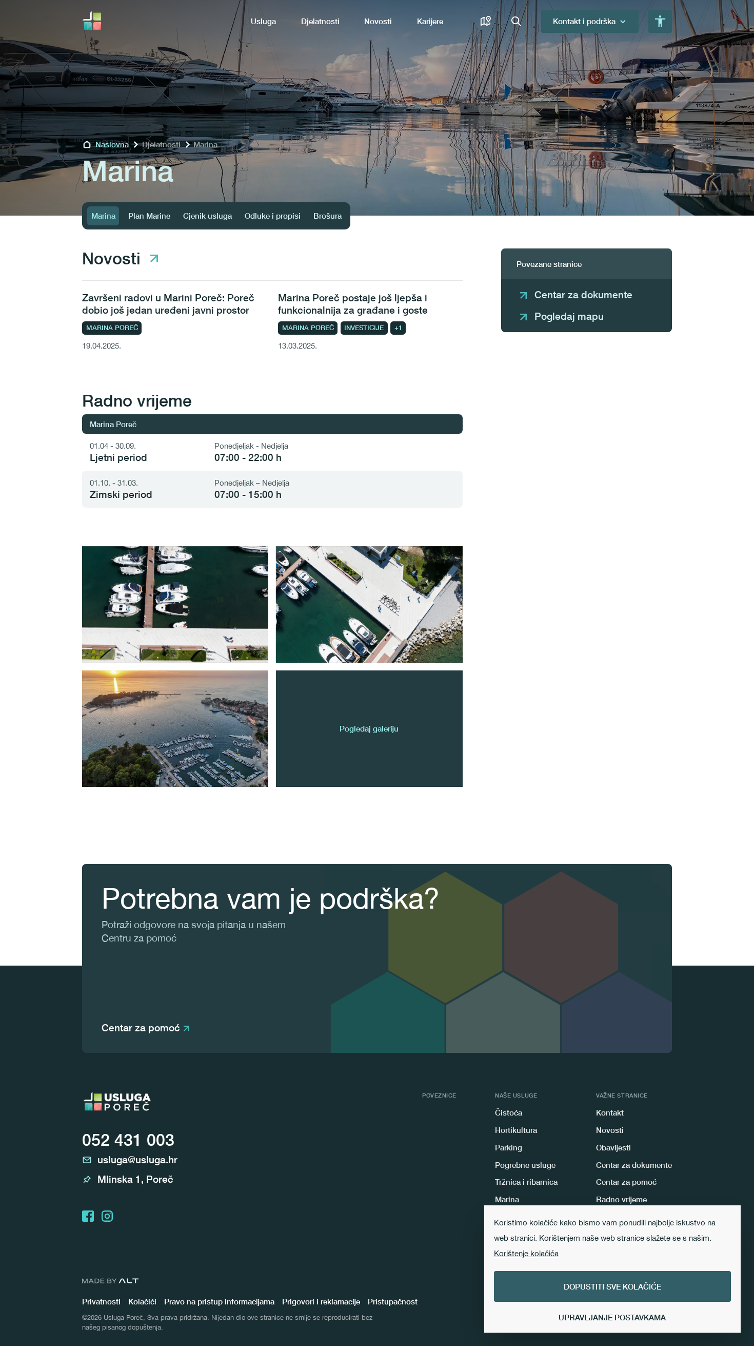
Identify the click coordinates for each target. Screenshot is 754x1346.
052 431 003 (128, 1139)
